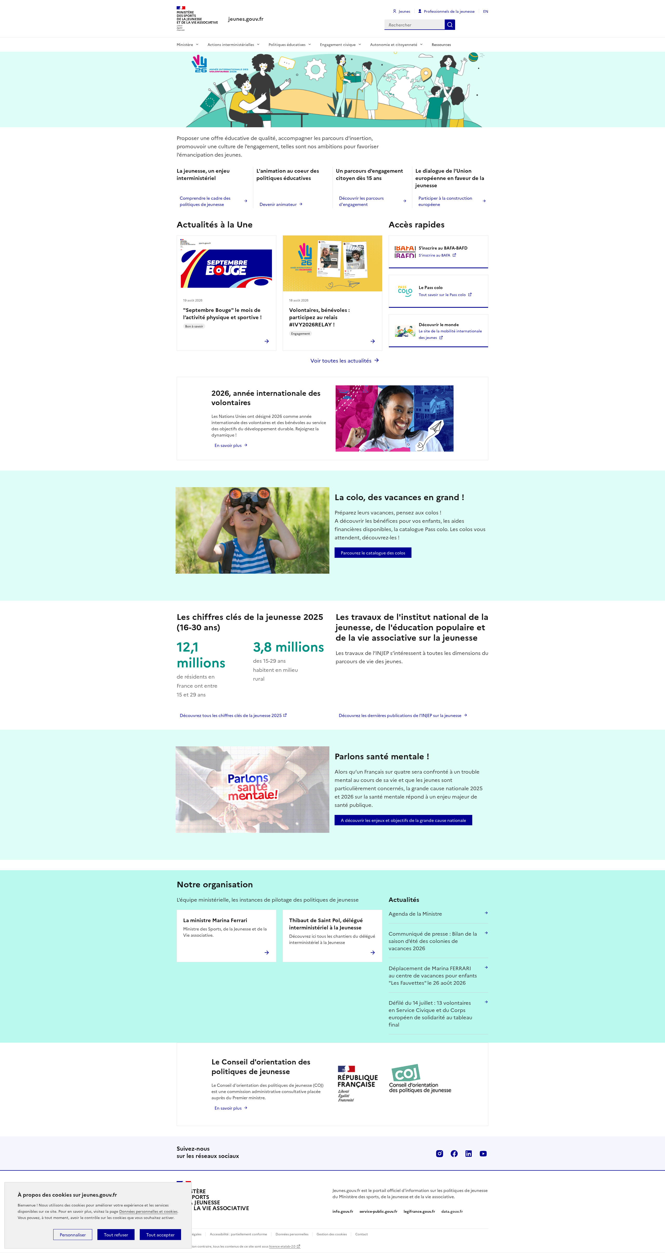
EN (485, 11)
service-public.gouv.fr (378, 1211)
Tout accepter (160, 1234)
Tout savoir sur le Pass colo (442, 294)
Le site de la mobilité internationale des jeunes (450, 334)
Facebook (454, 1153)
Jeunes (404, 11)
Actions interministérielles (231, 44)
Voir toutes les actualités (340, 360)
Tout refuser (116, 1234)
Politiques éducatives (287, 44)
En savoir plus (228, 445)
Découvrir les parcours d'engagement (361, 201)
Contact (361, 1234)
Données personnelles (292, 1234)
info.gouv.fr (342, 1211)
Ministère (185, 44)
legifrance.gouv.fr (419, 1211)
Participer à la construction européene (445, 201)
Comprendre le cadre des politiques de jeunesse (205, 201)
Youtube (483, 1153)
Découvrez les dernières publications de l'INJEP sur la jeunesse (400, 715)
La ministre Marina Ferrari (215, 919)
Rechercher (450, 24)
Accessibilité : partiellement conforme (238, 1234)
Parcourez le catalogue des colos (373, 552)
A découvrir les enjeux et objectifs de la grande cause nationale (403, 820)
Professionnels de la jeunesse (449, 11)
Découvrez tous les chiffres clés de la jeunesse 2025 (231, 715)
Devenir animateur (278, 204)
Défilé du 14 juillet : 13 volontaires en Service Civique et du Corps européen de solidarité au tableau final (430, 1013)
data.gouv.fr (452, 1211)
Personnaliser (73, 1234)
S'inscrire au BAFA (434, 255)
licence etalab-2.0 (282, 1246)
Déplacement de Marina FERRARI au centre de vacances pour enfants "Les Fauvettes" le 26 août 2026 (433, 975)
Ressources (441, 44)
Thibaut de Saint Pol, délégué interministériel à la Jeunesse (326, 923)
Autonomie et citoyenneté (393, 44)
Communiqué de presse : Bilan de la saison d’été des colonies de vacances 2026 (433, 941)
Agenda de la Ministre (415, 913)
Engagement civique (338, 44)
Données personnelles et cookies (148, 1211)
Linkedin (468, 1153)
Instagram (439, 1153)
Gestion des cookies (332, 1234)
